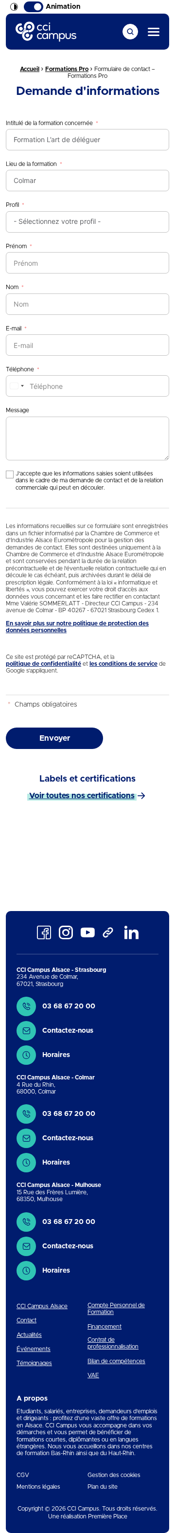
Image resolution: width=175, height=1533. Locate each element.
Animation (63, 6)
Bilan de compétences (116, 1361)
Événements (34, 1349)
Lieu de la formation (31, 164)
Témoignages (34, 1363)
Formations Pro (66, 69)
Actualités (29, 1335)
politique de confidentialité (43, 664)
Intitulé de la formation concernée (49, 123)
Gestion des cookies (114, 1475)
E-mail (13, 328)
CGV (23, 1475)
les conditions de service (123, 664)
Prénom (16, 246)
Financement (105, 1327)
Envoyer (54, 738)
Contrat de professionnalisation (113, 1343)
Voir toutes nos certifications (82, 795)
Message (17, 410)
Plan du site (103, 1487)
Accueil (29, 69)
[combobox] (16, 386)
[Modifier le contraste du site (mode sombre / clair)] (14, 7)
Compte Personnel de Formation (116, 1308)
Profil (12, 205)
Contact (26, 1320)
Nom (12, 287)
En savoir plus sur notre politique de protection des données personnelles (77, 626)
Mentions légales (38, 1487)
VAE (93, 1375)
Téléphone (20, 369)
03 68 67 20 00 (68, 1006)
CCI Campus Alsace (42, 1306)
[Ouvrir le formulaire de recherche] (130, 31)
